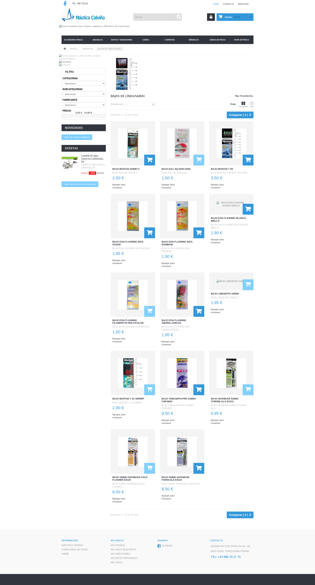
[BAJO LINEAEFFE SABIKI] (231, 281)
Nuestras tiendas (72, 545)
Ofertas (71, 148)
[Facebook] (65, 61)
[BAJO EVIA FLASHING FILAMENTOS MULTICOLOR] (133, 294)
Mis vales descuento (123, 549)
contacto (228, 4)
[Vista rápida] (198, 160)
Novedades (74, 128)
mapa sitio (243, 4)
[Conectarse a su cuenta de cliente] (211, 17)
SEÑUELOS (87, 49)
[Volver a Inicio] (65, 49)
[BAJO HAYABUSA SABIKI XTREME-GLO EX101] (231, 373)
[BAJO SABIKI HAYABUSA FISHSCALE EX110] (182, 451)
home (216, 4)
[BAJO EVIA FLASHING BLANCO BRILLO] (231, 204)
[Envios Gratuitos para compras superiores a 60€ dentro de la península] (157, 21)
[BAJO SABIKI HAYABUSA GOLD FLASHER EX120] (133, 451)
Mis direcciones (120, 554)
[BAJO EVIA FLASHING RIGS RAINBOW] (182, 216)
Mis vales (116, 562)
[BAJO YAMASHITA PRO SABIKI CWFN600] (182, 373)
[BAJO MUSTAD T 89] (231, 143)
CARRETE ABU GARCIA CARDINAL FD (92, 158)
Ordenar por (117, 104)
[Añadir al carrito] (149, 160)
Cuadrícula (243, 106)
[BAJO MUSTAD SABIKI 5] (133, 143)
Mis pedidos (118, 545)
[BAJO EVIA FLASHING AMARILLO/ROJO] (182, 294)
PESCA (73, 49)
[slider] (64, 115)
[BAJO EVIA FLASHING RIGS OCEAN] (133, 216)
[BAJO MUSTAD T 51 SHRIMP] (133, 373)
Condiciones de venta (75, 549)
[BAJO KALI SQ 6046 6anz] (182, 143)
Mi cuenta (117, 540)
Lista (251, 106)
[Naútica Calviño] (86, 15)
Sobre (65, 554)
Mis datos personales (124, 558)
